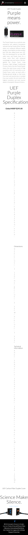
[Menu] (25, 3)
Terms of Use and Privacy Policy (16, 526)
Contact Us (9, 530)
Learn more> (14, 506)
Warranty (7, 528)
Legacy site (16, 530)
